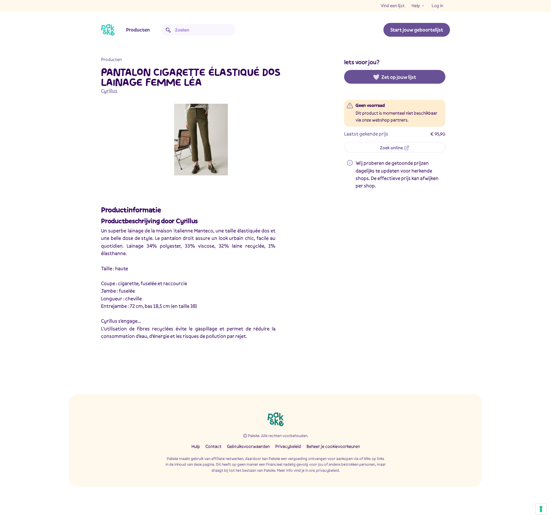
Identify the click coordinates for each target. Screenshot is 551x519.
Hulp (195, 446)
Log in (437, 5)
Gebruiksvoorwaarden (248, 446)
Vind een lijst (393, 5)
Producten (138, 29)
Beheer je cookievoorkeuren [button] (333, 446)
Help (416, 5)
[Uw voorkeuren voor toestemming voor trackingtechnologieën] (541, 509)
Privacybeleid (288, 446)
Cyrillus (109, 90)
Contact (213, 446)
